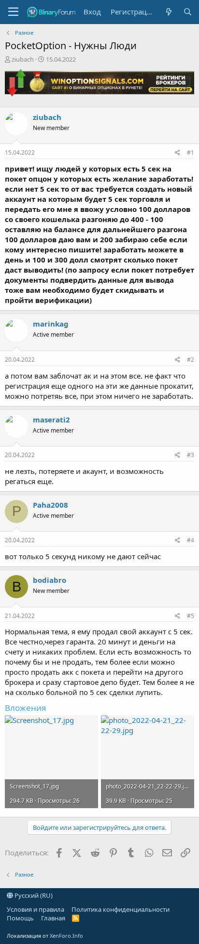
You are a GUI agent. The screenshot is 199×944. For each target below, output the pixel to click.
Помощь (20, 918)
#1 (190, 152)
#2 (190, 359)
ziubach (23, 59)
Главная (53, 918)
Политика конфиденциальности (120, 909)
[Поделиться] (177, 152)
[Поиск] (187, 12)
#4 (190, 540)
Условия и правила (35, 909)
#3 (190, 455)
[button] (13, 12)
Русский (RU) (33, 895)
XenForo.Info (66, 935)
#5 (190, 616)
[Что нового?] (168, 12)
